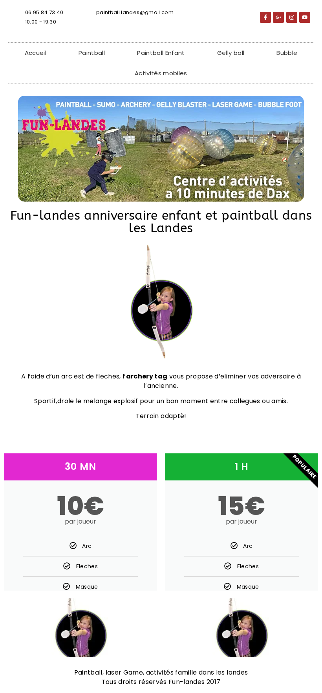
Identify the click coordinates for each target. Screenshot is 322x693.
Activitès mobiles (161, 73)
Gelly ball (231, 53)
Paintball (92, 53)
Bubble (286, 53)
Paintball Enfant (161, 53)
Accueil (35, 53)
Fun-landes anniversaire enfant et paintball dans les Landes (161, 221)
